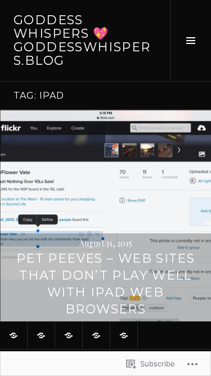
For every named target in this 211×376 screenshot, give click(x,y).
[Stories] (96, 335)
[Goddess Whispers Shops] (68, 335)
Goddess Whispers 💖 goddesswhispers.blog (82, 40)
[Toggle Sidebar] (190, 40)
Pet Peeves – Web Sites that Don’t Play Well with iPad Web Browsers (105, 284)
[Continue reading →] (105, 215)
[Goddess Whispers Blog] (41, 335)
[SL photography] (123, 335)
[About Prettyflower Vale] (13, 335)
